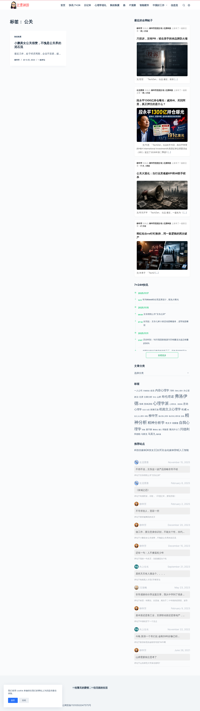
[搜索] (184, 5)
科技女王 (151, 450)
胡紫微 (175, 423)
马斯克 (144, 434)
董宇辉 (149, 429)
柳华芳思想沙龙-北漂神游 (160, 28)
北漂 (141, 397)
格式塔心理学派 (174, 416)
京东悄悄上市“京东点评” (154, 314)
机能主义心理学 (170, 409)
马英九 (151, 433)
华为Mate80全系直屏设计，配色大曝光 (160, 299)
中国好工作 (158, 5)
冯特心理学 (179, 391)
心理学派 (161, 403)
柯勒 (146, 416)
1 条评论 (42, 60)
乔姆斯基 (146, 391)
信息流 (174, 5)
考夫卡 (168, 423)
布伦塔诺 (168, 396)
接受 (13, 700)
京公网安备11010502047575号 (75, 705)
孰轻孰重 (114, 5)
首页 (63, 5)
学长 (154, 397)
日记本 (87, 5)
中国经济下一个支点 (148, 621)
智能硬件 (144, 5)
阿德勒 (137, 434)
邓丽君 (165, 429)
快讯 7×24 (74, 5)
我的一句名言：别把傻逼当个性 (153, 558)
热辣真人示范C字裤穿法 (150, 579)
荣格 (143, 430)
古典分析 (148, 397)
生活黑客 (140, 90)
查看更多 (162, 355)
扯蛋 (148, 410)
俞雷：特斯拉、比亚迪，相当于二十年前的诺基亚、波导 (164, 600)
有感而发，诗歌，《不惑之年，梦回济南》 (158, 496)
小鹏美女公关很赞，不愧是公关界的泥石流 (158, 538)
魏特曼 (158, 434)
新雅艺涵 (154, 409)
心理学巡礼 (100, 5)
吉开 (159, 450)
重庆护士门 (174, 429)
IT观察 (132, 5)
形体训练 (148, 404)
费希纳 (155, 430)
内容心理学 (162, 390)
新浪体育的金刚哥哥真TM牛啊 (153, 642)
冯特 (172, 390)
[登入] (189, 5)
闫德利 (184, 429)
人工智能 (184, 450)
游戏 (182, 416)
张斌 (141, 404)
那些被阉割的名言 (147, 517)
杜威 (184, 409)
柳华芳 (139, 28)
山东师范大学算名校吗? (150, 663)
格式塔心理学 (163, 416)
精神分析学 (156, 422)
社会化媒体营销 (170, 450)
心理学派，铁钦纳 (176, 404)
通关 (160, 430)
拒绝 (24, 700)
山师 (159, 397)
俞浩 (152, 390)
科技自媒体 (140, 450)
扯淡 (144, 410)
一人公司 (138, 390)
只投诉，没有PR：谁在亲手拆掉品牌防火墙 (162, 38)
